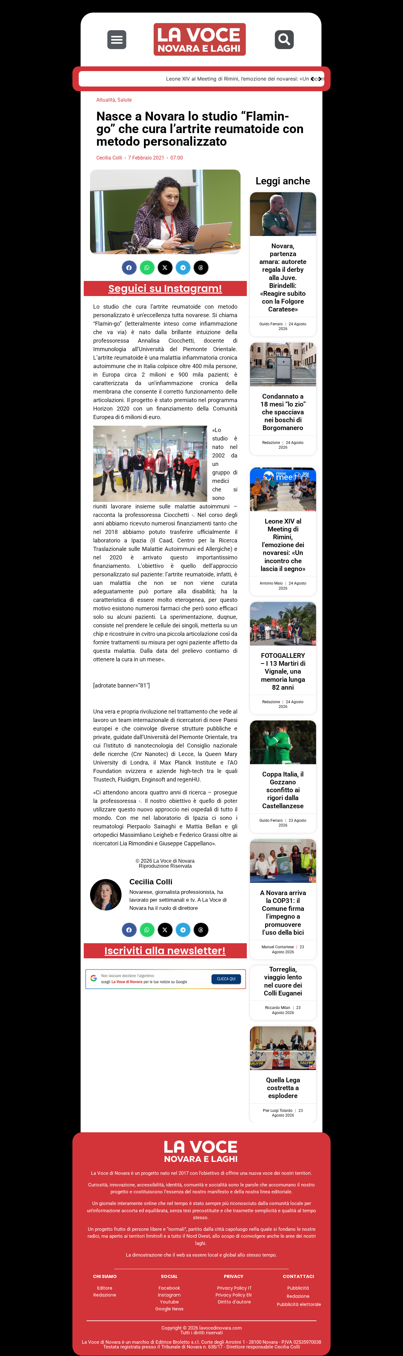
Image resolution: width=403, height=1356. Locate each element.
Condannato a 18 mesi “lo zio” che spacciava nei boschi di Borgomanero (283, 412)
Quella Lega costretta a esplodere (283, 1088)
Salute (124, 100)
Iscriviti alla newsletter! (165, 951)
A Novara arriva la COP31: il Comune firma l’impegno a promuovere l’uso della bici (283, 912)
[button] (116, 39)
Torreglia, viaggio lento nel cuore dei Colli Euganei (283, 981)
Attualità (105, 100)
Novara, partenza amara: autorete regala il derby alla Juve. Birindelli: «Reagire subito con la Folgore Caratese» (282, 277)
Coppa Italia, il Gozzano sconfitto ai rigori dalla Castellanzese (283, 790)
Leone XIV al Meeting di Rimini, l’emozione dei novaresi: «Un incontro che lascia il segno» (193, 79)
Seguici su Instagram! (165, 288)
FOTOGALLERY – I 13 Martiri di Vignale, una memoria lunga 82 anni (282, 671)
